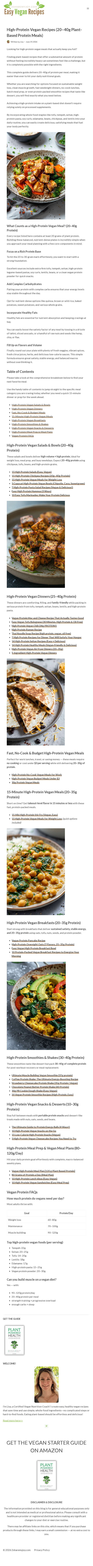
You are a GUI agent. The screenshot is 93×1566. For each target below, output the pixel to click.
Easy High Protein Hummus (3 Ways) (31, 491)
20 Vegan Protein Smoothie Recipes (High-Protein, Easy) (43, 1094)
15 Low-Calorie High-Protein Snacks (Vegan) (36, 1134)
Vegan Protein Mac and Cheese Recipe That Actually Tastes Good (48, 618)
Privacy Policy (42, 1549)
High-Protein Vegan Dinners (27, 408)
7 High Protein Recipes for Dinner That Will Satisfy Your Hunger (46, 637)
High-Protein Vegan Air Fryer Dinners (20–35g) (37, 648)
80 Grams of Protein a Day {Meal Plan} (33, 1174)
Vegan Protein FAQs (23, 435)
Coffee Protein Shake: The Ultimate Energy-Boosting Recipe (45, 1079)
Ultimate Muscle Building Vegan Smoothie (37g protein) (42, 1075)
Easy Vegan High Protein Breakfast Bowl (34, 948)
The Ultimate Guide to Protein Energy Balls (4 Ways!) (41, 1127)
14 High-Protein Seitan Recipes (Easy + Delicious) (38, 641)
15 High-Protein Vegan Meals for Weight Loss (37, 479)
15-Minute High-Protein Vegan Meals (32, 416)
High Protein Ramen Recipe (27, 629)
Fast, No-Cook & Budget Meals (28, 412)
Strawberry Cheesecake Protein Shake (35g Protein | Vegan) (45, 1083)
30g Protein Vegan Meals (25, 782)
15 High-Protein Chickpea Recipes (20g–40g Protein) (41, 475)
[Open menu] (88, 8)
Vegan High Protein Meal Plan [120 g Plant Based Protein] (43, 1170)
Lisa (21, 42)
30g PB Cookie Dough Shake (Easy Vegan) (34, 1090)
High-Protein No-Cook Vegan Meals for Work (37, 774)
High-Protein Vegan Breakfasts (29, 420)
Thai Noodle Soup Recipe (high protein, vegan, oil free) (41, 633)
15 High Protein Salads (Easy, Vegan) (32, 471)
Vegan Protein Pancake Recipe (28, 940)
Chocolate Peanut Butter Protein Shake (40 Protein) (40, 1086)
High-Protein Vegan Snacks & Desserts (33, 427)
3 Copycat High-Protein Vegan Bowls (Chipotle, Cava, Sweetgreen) (48, 483)
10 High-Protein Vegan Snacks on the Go (34, 1130)
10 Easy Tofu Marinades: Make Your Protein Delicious (41, 495)
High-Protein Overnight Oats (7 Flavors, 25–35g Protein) (43, 944)
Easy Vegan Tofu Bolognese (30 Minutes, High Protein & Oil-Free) (47, 621)
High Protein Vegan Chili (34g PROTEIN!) (34, 625)
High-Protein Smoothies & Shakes (30, 424)
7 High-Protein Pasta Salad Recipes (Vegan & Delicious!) (42, 487)
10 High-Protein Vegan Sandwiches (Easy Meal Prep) (40, 1182)
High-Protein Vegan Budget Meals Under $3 (36, 778)
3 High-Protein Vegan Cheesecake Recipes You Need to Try (44, 1138)
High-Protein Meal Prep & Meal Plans (32, 431)
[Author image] (8, 41)
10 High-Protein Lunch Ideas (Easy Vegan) (34, 1178)
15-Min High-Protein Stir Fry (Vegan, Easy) (35, 814)
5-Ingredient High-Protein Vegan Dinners (34, 652)
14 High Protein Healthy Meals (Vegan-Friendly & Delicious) (44, 645)
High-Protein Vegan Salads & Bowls (31, 404)
